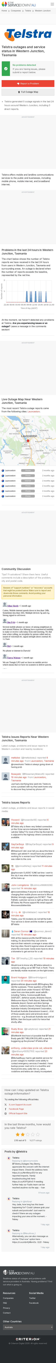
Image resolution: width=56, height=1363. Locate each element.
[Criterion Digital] (28, 1339)
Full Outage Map (29, 92)
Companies (16, 10)
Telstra (28, 10)
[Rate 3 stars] (28, 1134)
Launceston (34, 411)
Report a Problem (29, 83)
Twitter (32, 1298)
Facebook (34, 1303)
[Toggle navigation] (52, 4)
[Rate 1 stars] (18, 1134)
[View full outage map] (28, 441)
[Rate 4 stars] (33, 1134)
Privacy (6, 1308)
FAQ (5, 1303)
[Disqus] (28, 635)
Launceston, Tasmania (42, 761)
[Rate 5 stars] (38, 1134)
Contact (6, 1313)
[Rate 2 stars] (23, 1134)
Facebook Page (16, 1109)
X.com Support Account (20, 1104)
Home (4, 10)
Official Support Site (18, 1113)
